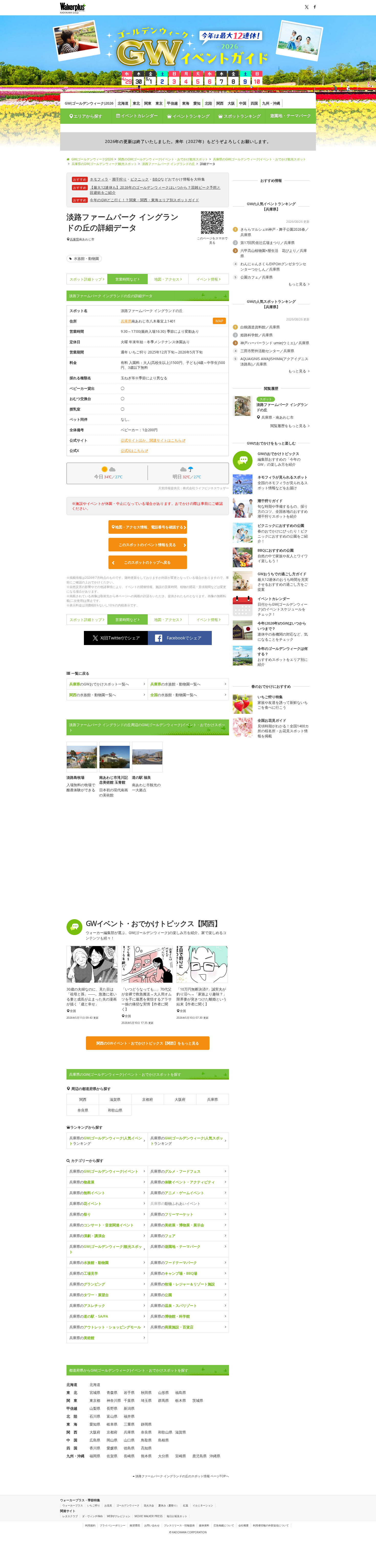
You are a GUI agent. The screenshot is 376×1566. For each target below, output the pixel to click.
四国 (254, 103)
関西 (220, 103)
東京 (159, 103)
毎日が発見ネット (177, 1516)
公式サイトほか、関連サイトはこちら (151, 440)
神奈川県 (114, 1400)
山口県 (129, 1440)
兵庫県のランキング (105, 1141)
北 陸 (72, 1416)
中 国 (72, 1440)
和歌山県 (115, 1110)
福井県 (129, 1416)
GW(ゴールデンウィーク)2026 (89, 103)
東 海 (72, 1424)
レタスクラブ (70, 1516)
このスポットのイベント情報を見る (147, 544)
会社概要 (243, 1525)
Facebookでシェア (184, 638)
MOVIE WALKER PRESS (148, 1516)
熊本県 (146, 1455)
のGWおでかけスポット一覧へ (99, 684)
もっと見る (297, 284)
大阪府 (180, 1099)
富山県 (112, 1416)
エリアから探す (88, 116)
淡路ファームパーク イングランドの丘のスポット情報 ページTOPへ (182, 1476)
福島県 (180, 1392)
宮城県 (95, 1392)
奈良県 (83, 1110)
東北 (136, 103)
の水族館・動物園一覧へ (175, 684)
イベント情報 (207, 279)
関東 (147, 103)
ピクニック (139, 179)
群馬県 (163, 1400)
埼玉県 (146, 1400)
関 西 (72, 1432)
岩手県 (129, 1392)
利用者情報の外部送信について (271, 1525)
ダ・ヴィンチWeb (92, 1516)
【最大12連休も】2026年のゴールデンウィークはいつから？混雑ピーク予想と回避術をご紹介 (155, 190)
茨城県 (197, 1400)
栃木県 (180, 1400)
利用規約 (90, 1525)
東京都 (95, 1400)
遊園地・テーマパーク (290, 115)
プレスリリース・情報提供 (179, 1525)
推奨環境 (135, 1525)
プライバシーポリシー (112, 1525)
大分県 (163, 1455)
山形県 (163, 1392)
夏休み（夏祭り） (168, 1505)
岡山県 (112, 1440)
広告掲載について (224, 1525)
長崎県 (129, 1455)
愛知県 (95, 1424)
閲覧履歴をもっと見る (288, 426)
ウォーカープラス (72, 1505)
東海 (185, 103)
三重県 (129, 1424)
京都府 (147, 1099)
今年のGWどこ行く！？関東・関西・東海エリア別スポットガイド (144, 199)
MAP (219, 320)
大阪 (231, 103)
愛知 (197, 103)
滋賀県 (115, 1099)
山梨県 (95, 1408)
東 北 (72, 1392)
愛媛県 (112, 1448)
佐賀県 (112, 1455)
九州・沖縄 (271, 103)
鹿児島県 (199, 1455)
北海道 (123, 103)
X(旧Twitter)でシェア (120, 638)
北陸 (208, 103)
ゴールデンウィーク (127, 1505)
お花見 (108, 1505)
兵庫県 (74, 239)
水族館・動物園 (86, 258)
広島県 (95, 1440)
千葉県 (129, 1400)
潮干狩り (119, 179)
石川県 (95, 1416)
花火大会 (149, 1505)
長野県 (112, 1408)
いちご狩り (93, 1505)
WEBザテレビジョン (118, 1516)
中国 (242, 103)
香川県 (95, 1448)
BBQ (156, 179)
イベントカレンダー (139, 115)
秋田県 (146, 1392)
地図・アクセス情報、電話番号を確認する (149, 527)
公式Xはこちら (132, 450)
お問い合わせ (152, 1525)
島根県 (163, 1440)
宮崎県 (180, 1455)
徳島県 (129, 1448)
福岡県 (95, 1455)
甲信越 (172, 103)
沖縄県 (214, 1455)
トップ (86, 279)
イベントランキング (190, 116)
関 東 (72, 1400)
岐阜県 (112, 1424)
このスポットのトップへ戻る (147, 562)
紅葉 (185, 1505)
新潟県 (129, 1408)
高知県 (146, 1448)
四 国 (72, 1448)
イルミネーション (203, 1505)
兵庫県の (103, 1171)
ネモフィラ (99, 179)
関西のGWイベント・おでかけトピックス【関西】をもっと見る (147, 1043)
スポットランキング (242, 116)
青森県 (112, 1392)
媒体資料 (204, 1525)
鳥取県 (146, 1440)
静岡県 (146, 1424)
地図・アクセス (166, 279)
